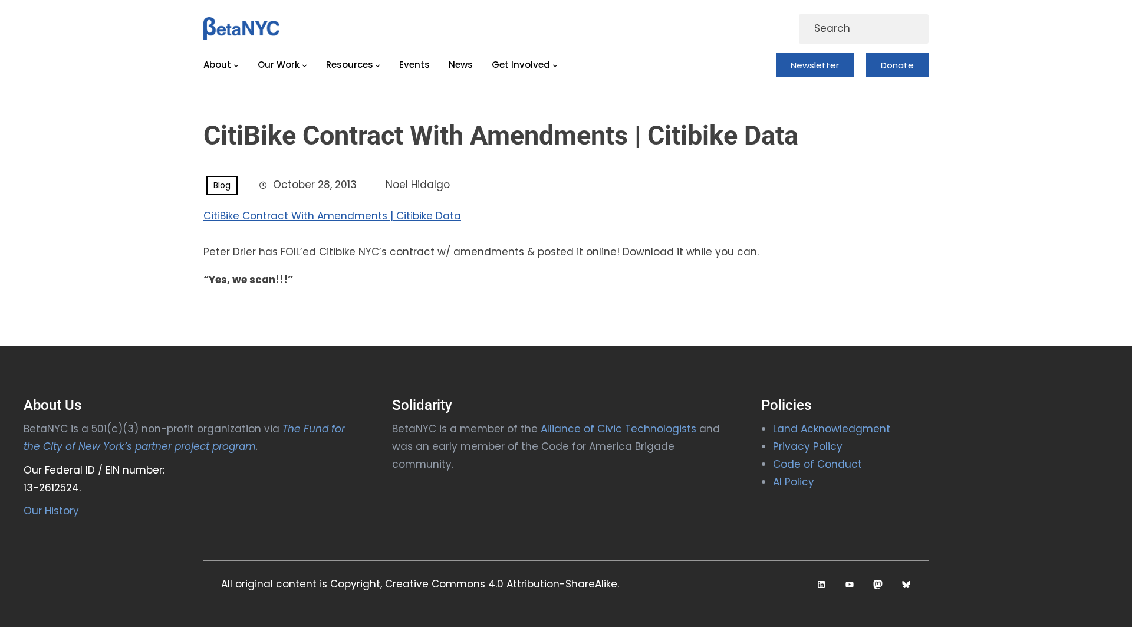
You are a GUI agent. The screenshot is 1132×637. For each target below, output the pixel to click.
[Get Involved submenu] (555, 65)
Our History (51, 511)
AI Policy (793, 482)
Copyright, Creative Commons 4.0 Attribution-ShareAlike (473, 584)
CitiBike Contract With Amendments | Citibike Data (332, 216)
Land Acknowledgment (831, 429)
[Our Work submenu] (304, 65)
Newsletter (815, 65)
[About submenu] (236, 65)
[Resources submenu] (377, 65)
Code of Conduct (817, 464)
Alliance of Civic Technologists (618, 429)
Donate (897, 65)
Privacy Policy (808, 446)
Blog (222, 185)
